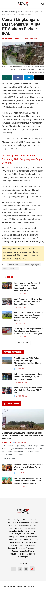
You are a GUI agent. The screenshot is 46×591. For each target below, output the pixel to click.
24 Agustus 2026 (21, 294)
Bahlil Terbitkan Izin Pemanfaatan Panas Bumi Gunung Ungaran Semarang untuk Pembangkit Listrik (28, 316)
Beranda (5, 11)
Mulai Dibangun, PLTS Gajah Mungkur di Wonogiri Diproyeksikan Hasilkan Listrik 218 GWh (27, 362)
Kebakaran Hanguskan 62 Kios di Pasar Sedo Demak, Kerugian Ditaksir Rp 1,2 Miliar (28, 376)
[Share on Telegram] (29, 77)
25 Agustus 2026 (21, 442)
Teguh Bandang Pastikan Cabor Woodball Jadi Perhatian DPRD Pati (28, 390)
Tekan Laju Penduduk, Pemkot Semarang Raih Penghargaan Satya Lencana (22, 159)
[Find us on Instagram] (20, 569)
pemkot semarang (10, 268)
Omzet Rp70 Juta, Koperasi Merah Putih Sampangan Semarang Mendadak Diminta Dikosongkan (29, 331)
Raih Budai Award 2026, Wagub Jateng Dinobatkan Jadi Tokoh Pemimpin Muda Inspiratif (27, 480)
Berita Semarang (15, 265)
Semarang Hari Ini (16, 11)
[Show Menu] (3, 4)
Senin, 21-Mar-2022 (31, 38)
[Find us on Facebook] (13, 569)
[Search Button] (42, 4)
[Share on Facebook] (18, 77)
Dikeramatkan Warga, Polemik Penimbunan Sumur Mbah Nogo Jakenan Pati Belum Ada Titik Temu (22, 435)
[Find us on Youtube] (26, 569)
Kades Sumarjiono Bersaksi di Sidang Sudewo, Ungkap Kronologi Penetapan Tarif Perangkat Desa (27, 287)
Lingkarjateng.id (13, 586)
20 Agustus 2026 (21, 323)
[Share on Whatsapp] (7, 77)
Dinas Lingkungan (32, 265)
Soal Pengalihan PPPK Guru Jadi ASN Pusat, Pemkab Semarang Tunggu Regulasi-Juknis (28, 301)
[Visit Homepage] (23, 3)
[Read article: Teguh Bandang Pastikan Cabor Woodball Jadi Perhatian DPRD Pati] (7, 390)
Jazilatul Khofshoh (11, 38)
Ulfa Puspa (8, 442)
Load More (23, 343)
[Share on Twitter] (39, 77)
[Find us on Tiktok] (32, 568)
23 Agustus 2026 (21, 307)
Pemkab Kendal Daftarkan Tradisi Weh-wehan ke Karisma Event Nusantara (28, 467)
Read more (10, 459)
